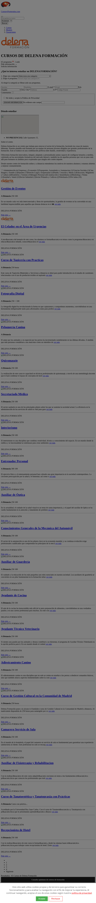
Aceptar (41, 899)
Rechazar (55, 899)
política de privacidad (82, 893)
